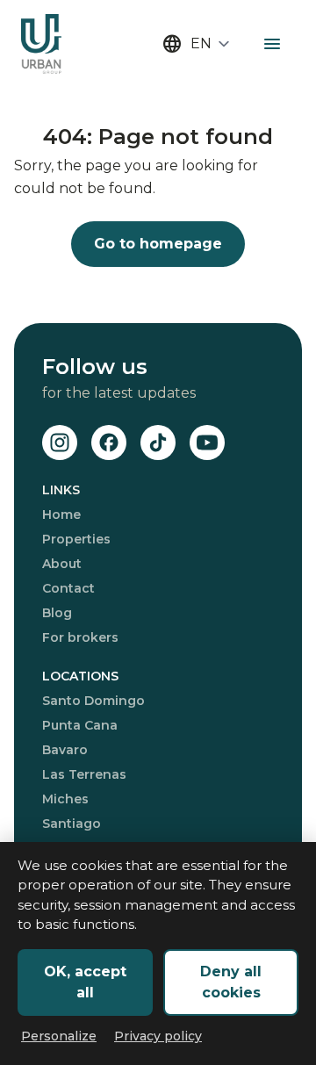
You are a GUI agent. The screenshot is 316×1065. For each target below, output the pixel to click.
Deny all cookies (231, 982)
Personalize (59, 1036)
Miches (65, 799)
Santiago (71, 823)
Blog (57, 613)
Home (61, 514)
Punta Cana (80, 725)
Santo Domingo (93, 701)
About (62, 564)
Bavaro (65, 750)
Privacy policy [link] (158, 1036)
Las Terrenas (84, 774)
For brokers (80, 637)
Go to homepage (158, 243)
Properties (76, 539)
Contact (68, 588)
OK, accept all (85, 982)
